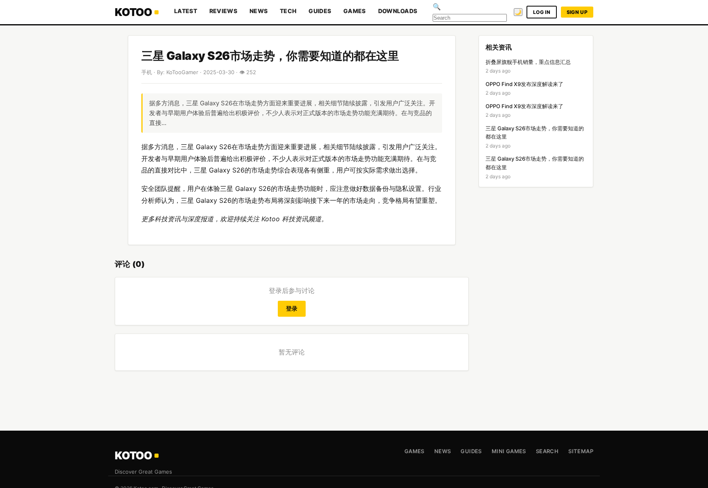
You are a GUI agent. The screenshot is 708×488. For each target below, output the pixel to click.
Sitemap (580, 451)
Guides (471, 451)
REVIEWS (223, 10)
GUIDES (320, 10)
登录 (292, 308)
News (442, 451)
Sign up (577, 12)
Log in (541, 12)
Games (414, 451)
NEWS (259, 10)
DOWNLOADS (398, 10)
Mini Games (509, 451)
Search (547, 451)
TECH (288, 10)
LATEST (185, 10)
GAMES (354, 10)
